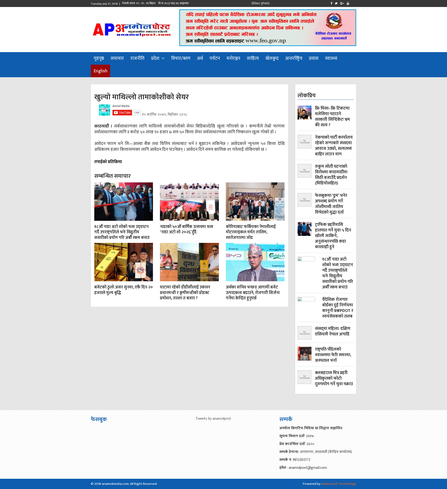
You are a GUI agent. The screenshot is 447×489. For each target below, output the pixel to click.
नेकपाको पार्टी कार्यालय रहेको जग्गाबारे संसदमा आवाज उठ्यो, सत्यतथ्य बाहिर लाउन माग (334, 146)
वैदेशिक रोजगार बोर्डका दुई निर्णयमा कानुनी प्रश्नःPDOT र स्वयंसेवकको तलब (337, 308)
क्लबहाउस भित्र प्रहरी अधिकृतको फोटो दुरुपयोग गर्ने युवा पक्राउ (334, 378)
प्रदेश (155, 58)
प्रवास (313, 58)
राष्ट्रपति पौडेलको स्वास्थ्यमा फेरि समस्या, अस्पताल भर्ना (333, 355)
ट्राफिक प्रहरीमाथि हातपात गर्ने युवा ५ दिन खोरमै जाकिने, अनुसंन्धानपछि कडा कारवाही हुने (333, 236)
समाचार (117, 58)
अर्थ (200, 58)
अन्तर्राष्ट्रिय (293, 58)
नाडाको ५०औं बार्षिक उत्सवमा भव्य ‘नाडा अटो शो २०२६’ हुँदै (186, 229)
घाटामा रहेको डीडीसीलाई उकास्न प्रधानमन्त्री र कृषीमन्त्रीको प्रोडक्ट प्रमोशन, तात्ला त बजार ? (185, 293)
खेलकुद (272, 58)
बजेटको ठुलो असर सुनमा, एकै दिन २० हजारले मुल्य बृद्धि (123, 290)
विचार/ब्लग (180, 58)
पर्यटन (215, 58)
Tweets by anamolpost (213, 418)
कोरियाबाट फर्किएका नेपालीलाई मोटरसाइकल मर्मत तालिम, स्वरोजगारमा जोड (251, 232)
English (100, 71)
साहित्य (253, 58)
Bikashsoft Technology (339, 484)
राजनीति (137, 58)
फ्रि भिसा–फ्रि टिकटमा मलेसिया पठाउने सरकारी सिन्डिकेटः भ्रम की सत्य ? (332, 117)
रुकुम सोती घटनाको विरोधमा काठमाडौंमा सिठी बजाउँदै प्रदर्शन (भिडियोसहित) (331, 175)
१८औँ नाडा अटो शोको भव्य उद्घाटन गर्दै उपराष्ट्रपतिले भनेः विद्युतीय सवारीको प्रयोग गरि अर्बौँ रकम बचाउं (121, 232)
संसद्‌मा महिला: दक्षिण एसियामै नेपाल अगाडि (332, 332)
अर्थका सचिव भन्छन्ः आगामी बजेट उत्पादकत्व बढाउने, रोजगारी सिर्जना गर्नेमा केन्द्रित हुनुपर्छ (253, 293)
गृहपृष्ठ (99, 58)
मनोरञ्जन (233, 58)
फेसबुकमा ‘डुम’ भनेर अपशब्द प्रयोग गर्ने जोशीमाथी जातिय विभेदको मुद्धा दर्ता (331, 204)
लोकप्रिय (307, 95)
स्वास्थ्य (331, 58)
